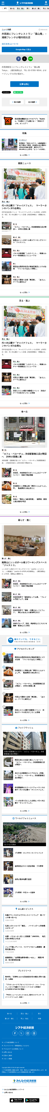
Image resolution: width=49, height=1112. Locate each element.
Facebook (14, 1033)
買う (28, 8)
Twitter (21, 1033)
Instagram (27, 1033)
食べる (12, 8)
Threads (34, 1033)
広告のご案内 (7, 1055)
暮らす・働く (36, 8)
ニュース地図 (6, 29)
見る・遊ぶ (20, 8)
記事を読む (24, 84)
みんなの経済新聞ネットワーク (24, 1081)
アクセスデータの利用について (13, 1049)
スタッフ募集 (7, 1059)
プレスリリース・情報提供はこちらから (16, 1045)
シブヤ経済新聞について (11, 1042)
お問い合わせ (7, 1052)
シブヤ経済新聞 (24, 3)
